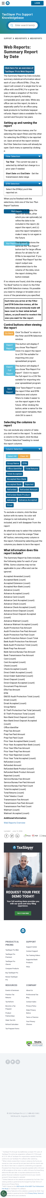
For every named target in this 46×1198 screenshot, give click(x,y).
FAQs (28, 967)
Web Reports (21, 38)
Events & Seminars (12, 990)
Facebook (6, 836)
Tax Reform (9, 1002)
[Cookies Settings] (4, 1193)
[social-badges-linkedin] (17, 1062)
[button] (18, 1044)
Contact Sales (31, 1002)
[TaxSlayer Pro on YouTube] (12, 1062)
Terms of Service (32, 1017)
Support (8, 38)
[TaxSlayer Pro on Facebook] (7, 1062)
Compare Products (12, 968)
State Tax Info (10, 1020)
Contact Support (32, 951)
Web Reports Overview (14, 822)
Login (37, 3)
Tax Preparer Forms (12, 1029)
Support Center (31, 947)
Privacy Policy (31, 1006)
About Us (29, 990)
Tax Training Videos (33, 955)
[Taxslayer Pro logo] (23, 930)
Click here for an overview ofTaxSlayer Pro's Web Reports (19, 70)
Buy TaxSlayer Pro (11, 973)
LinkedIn (17, 836)
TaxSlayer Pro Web (12, 950)
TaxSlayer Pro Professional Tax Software (8, 3)
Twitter (11, 836)
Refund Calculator (11, 1024)
